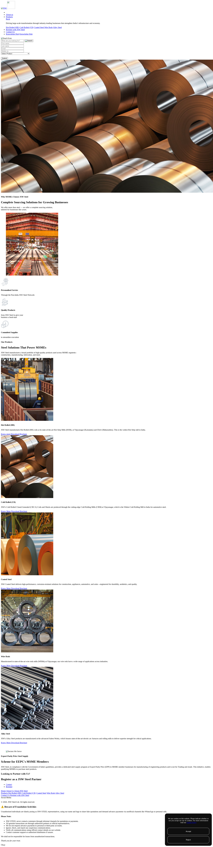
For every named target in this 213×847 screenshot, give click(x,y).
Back (8, 19)
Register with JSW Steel (15, 30)
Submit (4, 58)
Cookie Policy (191, 822)
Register (9, 787)
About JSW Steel (21, 791)
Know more (6, 434)
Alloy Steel (57, 27)
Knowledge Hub (12, 34)
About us (9, 15)
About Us (10, 791)
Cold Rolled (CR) (27, 27)
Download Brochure (19, 434)
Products (9, 17)
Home (3, 791)
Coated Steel (39, 27)
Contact (9, 784)
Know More (6, 511)
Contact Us (10, 32)
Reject (188, 840)
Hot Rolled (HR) (12, 27)
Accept (188, 831)
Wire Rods (48, 27)
